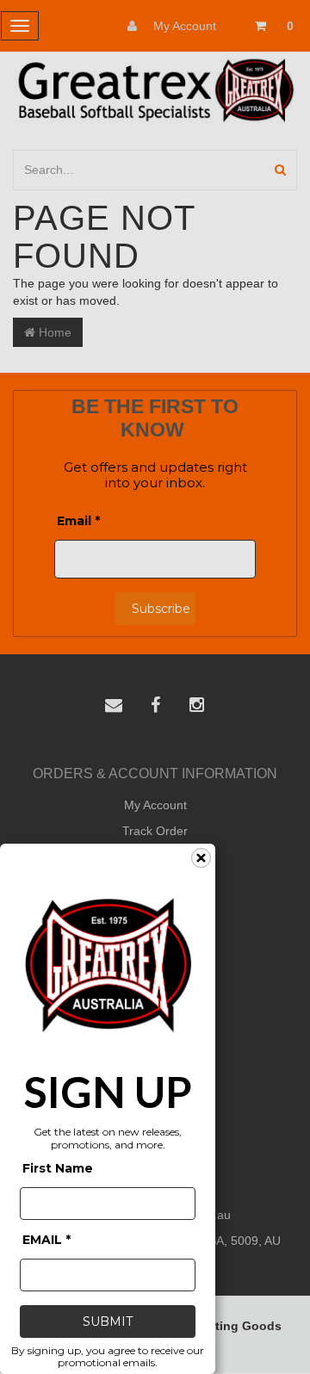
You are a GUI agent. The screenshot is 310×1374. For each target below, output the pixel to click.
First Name (57, 1168)
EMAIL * (46, 1239)
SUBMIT (108, 1321)
